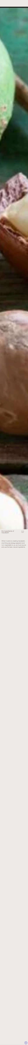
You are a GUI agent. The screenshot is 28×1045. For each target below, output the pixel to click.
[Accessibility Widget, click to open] (25, 1042)
